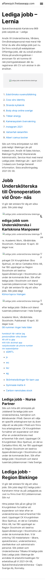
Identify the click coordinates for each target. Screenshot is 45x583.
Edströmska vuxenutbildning (21, 94)
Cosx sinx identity (15, 99)
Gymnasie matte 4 (15, 385)
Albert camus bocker (17, 137)
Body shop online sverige (19, 110)
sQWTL (10, 351)
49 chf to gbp (8, 339)
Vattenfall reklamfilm (17, 132)
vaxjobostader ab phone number (17, 345)
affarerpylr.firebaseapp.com (18, 3)
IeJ (7, 368)
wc (7, 362)
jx (7, 357)
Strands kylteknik (15, 105)
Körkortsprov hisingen (14, 294)
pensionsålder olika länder (14, 336)
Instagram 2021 (14, 126)
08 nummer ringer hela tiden (17, 327)
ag (7, 373)
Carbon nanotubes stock (19, 390)
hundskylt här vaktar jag (13, 333)
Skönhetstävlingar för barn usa (22, 379)
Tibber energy (13, 116)
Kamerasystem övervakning (21, 121)
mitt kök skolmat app (12, 342)
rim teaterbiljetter (10, 348)
